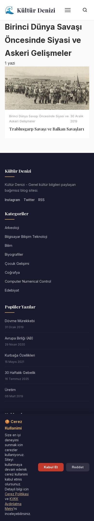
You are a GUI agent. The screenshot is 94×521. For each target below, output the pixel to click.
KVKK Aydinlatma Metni (13, 504)
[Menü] (68, 10)
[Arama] (85, 10)
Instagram (12, 200)
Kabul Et (51, 467)
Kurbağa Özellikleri (20, 355)
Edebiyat (12, 290)
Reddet (78, 467)
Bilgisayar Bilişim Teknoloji (26, 236)
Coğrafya (12, 272)
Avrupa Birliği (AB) (19, 338)
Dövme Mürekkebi (20, 321)
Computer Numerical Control (28, 281)
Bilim (8, 245)
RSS (41, 200)
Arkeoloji (12, 228)
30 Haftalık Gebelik (20, 373)
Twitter (29, 200)
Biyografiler (14, 254)
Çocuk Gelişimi (17, 263)
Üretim (10, 390)
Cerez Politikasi (17, 494)
